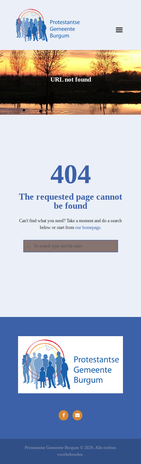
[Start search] (27, 246)
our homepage (87, 227)
